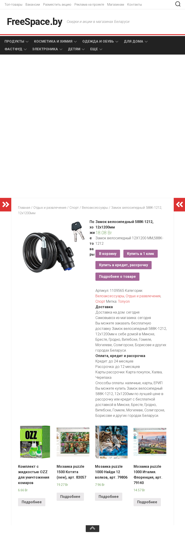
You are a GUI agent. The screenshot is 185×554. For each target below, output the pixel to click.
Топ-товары (13, 4)
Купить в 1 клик (140, 254)
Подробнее (32, 502)
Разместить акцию (57, 4)
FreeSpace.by (34, 21)
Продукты (14, 41)
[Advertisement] (54, 94)
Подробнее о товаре (117, 276)
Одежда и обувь (98, 41)
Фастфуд (13, 49)
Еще (94, 49)
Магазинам (115, 4)
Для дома (133, 41)
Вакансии (32, 4)
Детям (74, 49)
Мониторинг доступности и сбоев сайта (38, 545)
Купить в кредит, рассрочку (123, 265)
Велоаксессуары (95, 208)
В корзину (107, 254)
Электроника (45, 49)
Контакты (134, 4)
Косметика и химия (53, 41)
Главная (24, 208)
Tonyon (124, 301)
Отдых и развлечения (49, 208)
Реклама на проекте (89, 4)
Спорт (74, 208)
